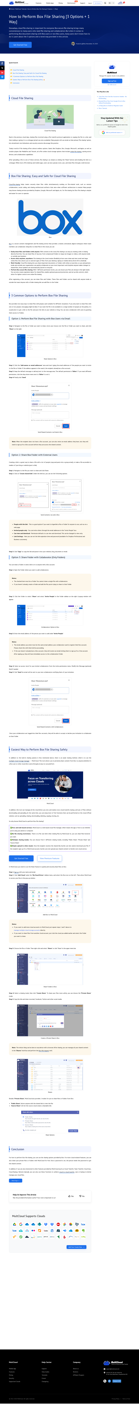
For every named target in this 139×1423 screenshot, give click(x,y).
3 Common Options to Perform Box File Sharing (28, 76)
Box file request (44, 1051)
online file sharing (75, 151)
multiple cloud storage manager (19, 761)
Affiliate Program (78, 1375)
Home (12, 9)
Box (10, 244)
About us (76, 1369)
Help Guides (45, 1372)
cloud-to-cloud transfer (66, 1172)
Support (82, 3)
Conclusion (16, 83)
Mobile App (12, 1369)
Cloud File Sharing (18, 70)
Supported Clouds (14, 1381)
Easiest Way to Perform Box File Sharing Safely (28, 80)
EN (109, 3)
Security (11, 1378)
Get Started (98, 3)
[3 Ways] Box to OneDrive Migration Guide (111, 105)
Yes (72, 1196)
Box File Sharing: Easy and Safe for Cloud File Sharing (30, 73)
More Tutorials (103, 108)
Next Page (15, 1180)
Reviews (75, 1372)
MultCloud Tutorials (20, 9)
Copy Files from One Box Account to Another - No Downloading (113, 97)
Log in (90, 3)
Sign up (16, 872)
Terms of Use (126, 1399)
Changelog (45, 1381)
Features (38, 3)
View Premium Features (49, 858)
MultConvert (71, 3)
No (83, 1196)
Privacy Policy (115, 1399)
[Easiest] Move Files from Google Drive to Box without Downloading (112, 102)
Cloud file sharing (14, 184)
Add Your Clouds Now (75, 1247)
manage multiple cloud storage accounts (27, 930)
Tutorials (44, 1375)
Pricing (61, 3)
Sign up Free (112, 81)
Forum (44, 1378)
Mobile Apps (50, 3)
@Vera (84, 44)
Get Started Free (20, 45)
